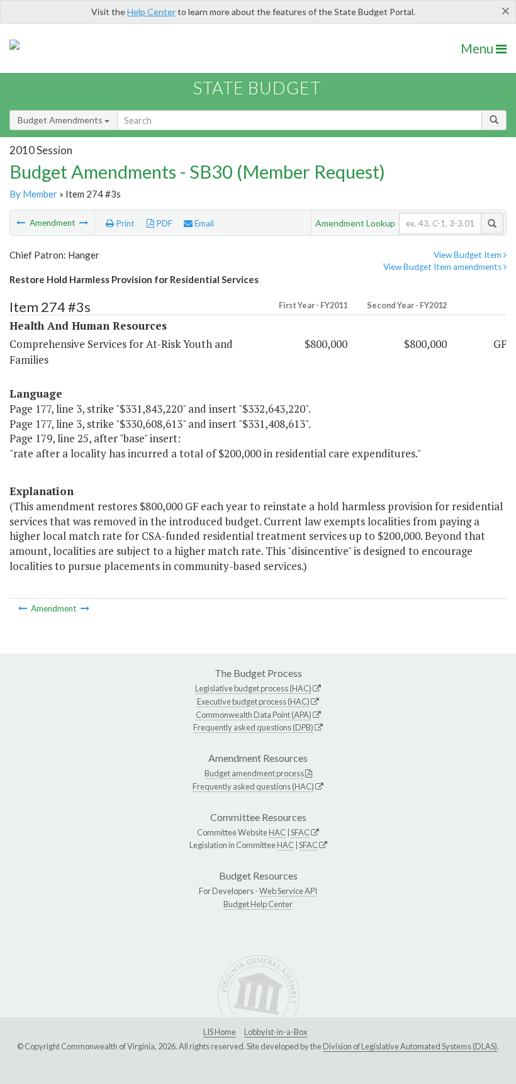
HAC (277, 832)
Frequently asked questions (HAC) (253, 786)
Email (203, 223)
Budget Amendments (61, 120)
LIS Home (219, 1032)
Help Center (151, 11)
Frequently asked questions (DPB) (253, 727)
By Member (33, 193)
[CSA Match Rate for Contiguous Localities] (21, 223)
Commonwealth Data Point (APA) (253, 715)
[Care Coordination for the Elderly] (83, 223)
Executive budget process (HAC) (253, 701)
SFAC (300, 832)
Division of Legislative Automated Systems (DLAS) (410, 1046)
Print (124, 223)
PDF (163, 223)
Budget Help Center (258, 904)
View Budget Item (468, 255)
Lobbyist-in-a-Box (275, 1032)
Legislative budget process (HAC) (253, 688)
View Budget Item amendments (443, 267)
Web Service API (288, 891)
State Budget (257, 87)
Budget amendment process (254, 773)
